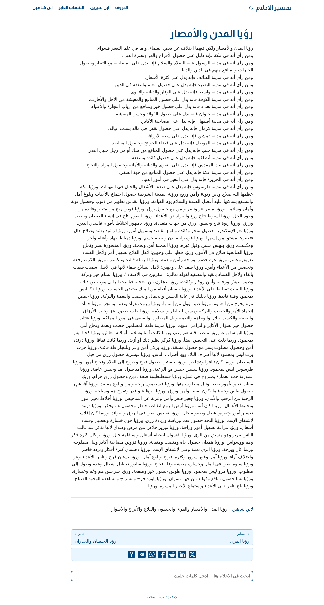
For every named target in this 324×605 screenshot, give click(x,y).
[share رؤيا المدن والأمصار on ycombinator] (131, 554)
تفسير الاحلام (274, 7)
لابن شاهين (242, 509)
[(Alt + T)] (251, 7)
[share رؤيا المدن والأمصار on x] (192, 554)
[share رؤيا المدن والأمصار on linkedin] (182, 554)
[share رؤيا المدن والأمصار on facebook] (162, 554)
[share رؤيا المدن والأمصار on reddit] (172, 554)
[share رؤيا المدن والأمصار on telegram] (142, 554)
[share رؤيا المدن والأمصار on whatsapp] (152, 554)
